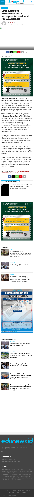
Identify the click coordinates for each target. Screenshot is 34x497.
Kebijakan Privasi (14, 492)
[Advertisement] (17, 413)
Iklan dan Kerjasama (24, 490)
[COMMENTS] (26, 52)
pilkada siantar (12, 173)
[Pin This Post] (18, 52)
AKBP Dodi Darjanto (19, 171)
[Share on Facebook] (7, 52)
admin (11, 22)
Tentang (6, 490)
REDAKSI (13, 490)
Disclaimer (24, 492)
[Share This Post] (11, 52)
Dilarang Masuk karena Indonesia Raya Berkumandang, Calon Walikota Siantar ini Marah (21, 186)
